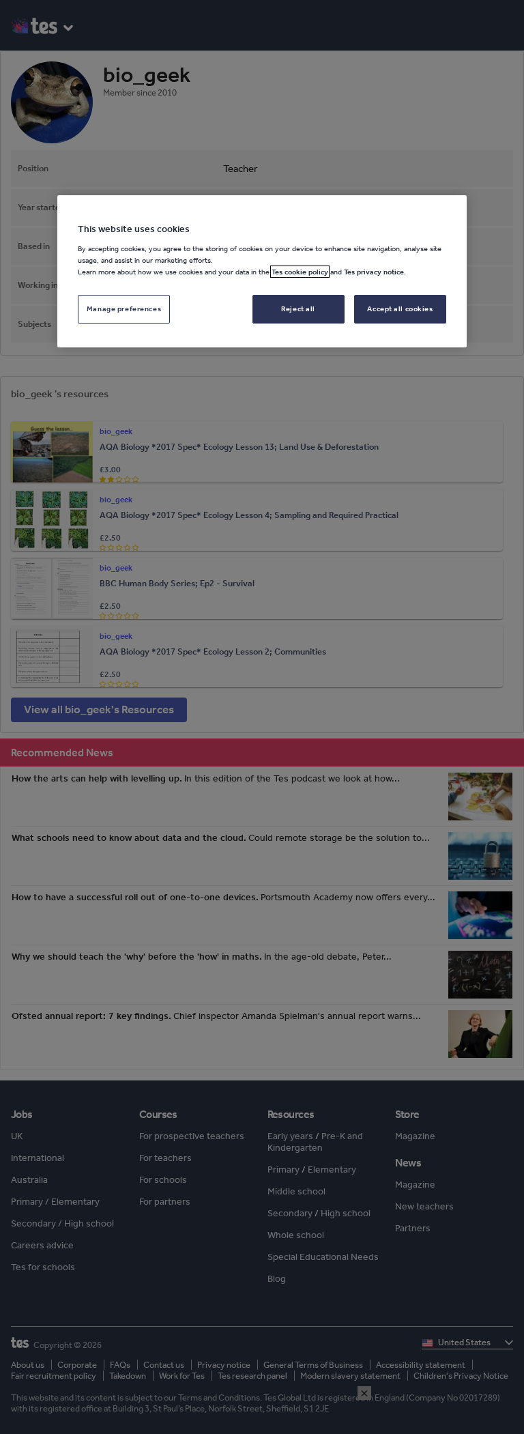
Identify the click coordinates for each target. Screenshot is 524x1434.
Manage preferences (124, 308)
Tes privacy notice (374, 271)
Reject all (298, 308)
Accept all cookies (400, 308)
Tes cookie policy (300, 271)
